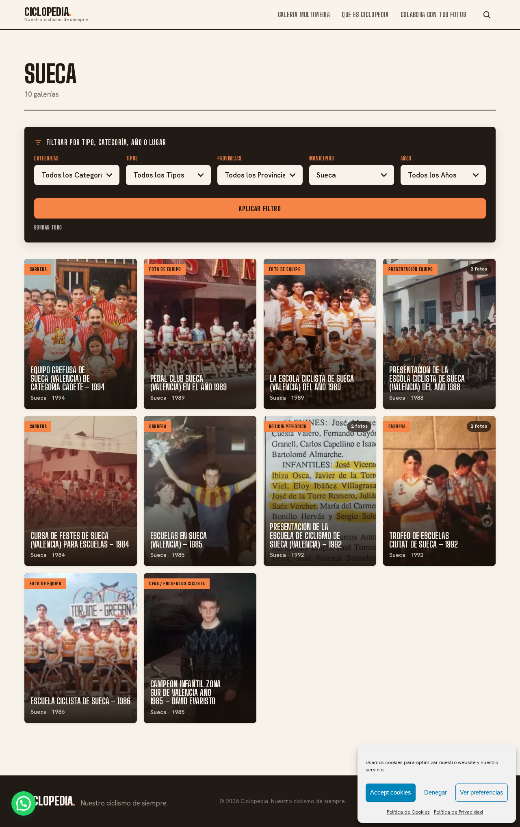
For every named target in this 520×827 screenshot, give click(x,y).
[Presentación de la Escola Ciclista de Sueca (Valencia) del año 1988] (439, 334)
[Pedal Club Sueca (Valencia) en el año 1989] (200, 334)
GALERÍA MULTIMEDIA (304, 14)
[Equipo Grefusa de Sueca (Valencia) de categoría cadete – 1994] (80, 334)
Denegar (435, 792)
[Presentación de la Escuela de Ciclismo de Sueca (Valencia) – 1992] (320, 491)
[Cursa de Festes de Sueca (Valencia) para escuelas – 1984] (80, 491)
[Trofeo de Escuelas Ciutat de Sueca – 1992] (439, 491)
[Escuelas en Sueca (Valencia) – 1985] (200, 491)
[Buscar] (487, 15)
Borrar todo (48, 227)
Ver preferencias (481, 792)
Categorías (46, 158)
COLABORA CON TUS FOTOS (433, 14)
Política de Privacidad (458, 812)
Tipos (132, 158)
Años (406, 158)
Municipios (321, 158)
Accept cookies (390, 792)
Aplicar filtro (260, 208)
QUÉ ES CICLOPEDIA (365, 14)
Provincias (229, 158)
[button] (23, 803)
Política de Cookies (408, 812)
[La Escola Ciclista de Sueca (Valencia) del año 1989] (320, 334)
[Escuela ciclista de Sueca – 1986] (80, 648)
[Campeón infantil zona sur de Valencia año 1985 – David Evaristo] (200, 648)
